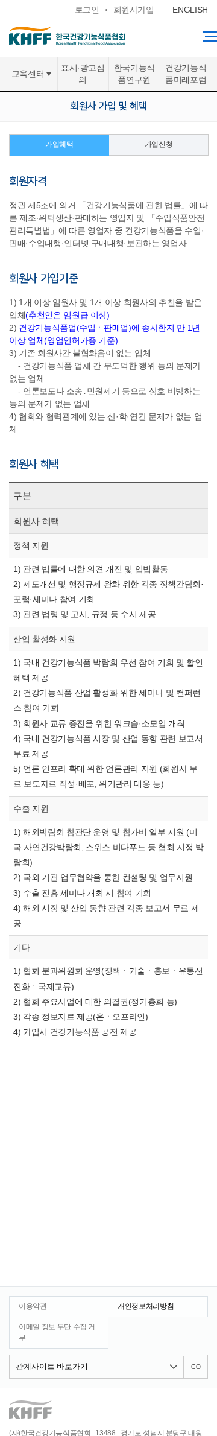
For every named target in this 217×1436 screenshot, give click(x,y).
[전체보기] (210, 36)
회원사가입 (133, 9)
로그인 (87, 9)
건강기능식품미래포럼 (185, 73)
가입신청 (159, 144)
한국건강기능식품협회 (90, 36)
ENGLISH (190, 9)
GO (196, 1367)
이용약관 (33, 1306)
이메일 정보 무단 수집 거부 (57, 1332)
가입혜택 (59, 144)
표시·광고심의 (83, 73)
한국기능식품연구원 (134, 73)
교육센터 (28, 73)
